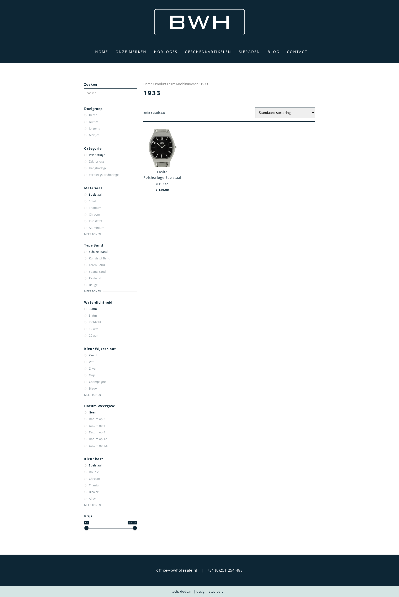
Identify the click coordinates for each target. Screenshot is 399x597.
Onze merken (131, 51)
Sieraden (249, 51)
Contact (297, 51)
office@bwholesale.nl (176, 570)
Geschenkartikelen (208, 51)
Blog (274, 51)
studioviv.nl (218, 591)
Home (101, 51)
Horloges (165, 51)
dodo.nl (186, 591)
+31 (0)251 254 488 (225, 570)
